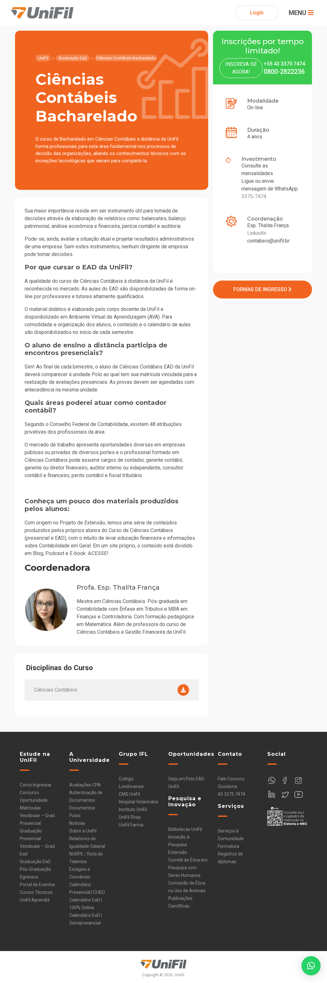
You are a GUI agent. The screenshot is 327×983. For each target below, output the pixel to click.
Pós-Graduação (35, 869)
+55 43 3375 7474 (284, 64)
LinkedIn (256, 233)
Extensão (177, 852)
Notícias (77, 823)
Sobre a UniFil (82, 830)
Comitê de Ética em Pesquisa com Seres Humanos (188, 867)
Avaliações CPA (85, 784)
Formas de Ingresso (260, 289)
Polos (74, 815)
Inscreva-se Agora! (241, 68)
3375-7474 (253, 196)
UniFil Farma (131, 824)
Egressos (29, 876)
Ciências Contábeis (55, 690)
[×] (311, 965)
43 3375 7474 (231, 794)
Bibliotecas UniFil (185, 829)
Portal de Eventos (37, 884)
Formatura (228, 846)
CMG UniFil (129, 794)
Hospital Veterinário (138, 801)
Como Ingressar (36, 784)
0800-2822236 (284, 71)
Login (256, 13)
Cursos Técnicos (36, 892)
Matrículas (30, 807)
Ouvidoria (227, 786)
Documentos (82, 807)
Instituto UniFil (133, 809)
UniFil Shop (130, 817)
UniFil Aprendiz (35, 899)
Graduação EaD (35, 861)
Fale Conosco (231, 778)
